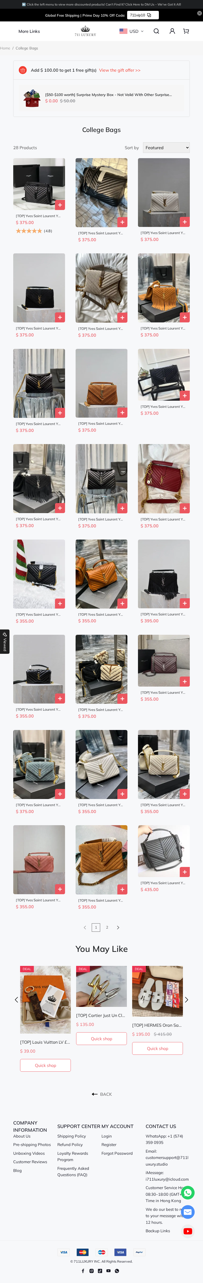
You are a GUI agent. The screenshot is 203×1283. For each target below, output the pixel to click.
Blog (17, 1170)
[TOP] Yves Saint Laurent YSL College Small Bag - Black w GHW (39, 614)
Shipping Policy (71, 1136)
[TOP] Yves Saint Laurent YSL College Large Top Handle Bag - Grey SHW (164, 883)
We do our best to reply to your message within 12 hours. (167, 1216)
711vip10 (137, 15)
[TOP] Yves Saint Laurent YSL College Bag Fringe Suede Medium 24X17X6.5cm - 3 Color (164, 614)
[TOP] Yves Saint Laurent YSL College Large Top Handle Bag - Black (164, 406)
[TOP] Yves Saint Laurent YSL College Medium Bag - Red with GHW (164, 519)
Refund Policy (70, 1144)
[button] (16, 1000)
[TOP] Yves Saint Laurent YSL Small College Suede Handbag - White (164, 805)
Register (109, 1144)
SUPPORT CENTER (78, 1126)
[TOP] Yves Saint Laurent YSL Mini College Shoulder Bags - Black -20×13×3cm (39, 709)
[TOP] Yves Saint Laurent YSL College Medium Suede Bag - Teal (39, 805)
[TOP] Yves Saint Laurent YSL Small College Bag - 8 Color (39, 424)
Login (107, 1136)
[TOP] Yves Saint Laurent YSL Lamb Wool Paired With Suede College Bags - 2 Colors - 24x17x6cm (101, 709)
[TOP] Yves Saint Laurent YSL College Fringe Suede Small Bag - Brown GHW (164, 328)
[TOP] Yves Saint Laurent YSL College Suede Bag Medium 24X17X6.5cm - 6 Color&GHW (39, 328)
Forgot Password (117, 1153)
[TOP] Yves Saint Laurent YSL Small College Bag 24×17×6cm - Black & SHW (101, 519)
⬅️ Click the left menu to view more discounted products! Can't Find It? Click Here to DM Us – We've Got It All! (101, 4)
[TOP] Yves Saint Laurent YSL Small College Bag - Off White (101, 805)
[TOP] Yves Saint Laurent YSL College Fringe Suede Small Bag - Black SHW (39, 519)
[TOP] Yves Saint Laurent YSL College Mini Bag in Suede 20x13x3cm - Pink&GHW (39, 900)
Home (5, 48)
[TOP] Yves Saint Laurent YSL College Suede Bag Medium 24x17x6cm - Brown (101, 423)
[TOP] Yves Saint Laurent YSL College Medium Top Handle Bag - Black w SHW (101, 233)
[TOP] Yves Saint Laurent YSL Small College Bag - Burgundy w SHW (164, 692)
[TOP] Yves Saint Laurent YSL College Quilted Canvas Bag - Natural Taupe (101, 328)
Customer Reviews (30, 1161)
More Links (29, 31)
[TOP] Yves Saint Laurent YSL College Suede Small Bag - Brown (101, 900)
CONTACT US (161, 1126)
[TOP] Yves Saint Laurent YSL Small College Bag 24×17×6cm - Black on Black (39, 216)
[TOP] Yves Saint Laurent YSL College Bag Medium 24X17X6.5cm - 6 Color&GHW (164, 233)
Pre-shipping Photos (32, 1144)
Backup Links (158, 1230)
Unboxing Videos (29, 1153)
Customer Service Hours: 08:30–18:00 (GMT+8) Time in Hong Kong (168, 1194)
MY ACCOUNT (117, 1126)
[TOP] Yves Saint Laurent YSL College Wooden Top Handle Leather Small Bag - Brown (101, 614)
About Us (21, 1136)
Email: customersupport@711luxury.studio (167, 1158)
